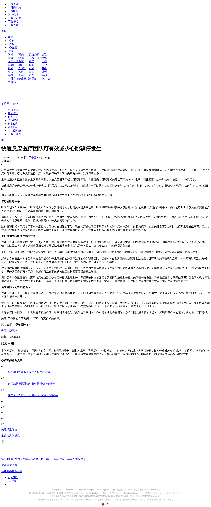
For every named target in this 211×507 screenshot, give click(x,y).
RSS (3, 140)
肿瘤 (12, 44)
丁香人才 (13, 25)
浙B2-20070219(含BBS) (101, 490)
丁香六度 (13, 78)
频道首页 (13, 109)
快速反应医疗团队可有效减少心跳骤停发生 (33, 395)
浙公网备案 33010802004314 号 (147, 490)
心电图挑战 (14, 130)
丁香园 (5, 103)
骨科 (12, 40)
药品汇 (33, 78)
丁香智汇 (13, 21)
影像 (31, 71)
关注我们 (13, 480)
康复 (44, 61)
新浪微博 (13, 14)
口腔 (31, 64)
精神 (10, 68)
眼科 (44, 68)
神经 (10, 37)
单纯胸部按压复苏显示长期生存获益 (29, 372)
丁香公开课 (35, 58)
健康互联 (23, 78)
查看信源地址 (9, 330)
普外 (21, 71)
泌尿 (10, 75)
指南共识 (13, 116)
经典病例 (13, 127)
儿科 (21, 75)
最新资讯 (13, 113)
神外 (31, 68)
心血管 (13, 47)
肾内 (21, 54)
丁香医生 (13, 11)
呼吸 (10, 58)
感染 (44, 54)
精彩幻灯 (13, 123)
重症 (21, 64)
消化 (21, 58)
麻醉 (44, 71)
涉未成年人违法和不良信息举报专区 (113, 499)
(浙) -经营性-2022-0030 (122, 490)
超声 (31, 61)
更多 (11, 51)
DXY (72, 490)
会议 (44, 75)
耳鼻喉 (12, 64)
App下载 (13, 477)
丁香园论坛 (14, 7)
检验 (44, 58)
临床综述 (13, 120)
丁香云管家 (14, 18)
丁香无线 (13, 4)
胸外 (10, 54)
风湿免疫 (34, 54)
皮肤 (44, 64)
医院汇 (22, 68)
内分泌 (12, 82)
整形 (10, 71)
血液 (21, 61)
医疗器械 (13, 61)
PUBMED (47, 78)
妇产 (31, 75)
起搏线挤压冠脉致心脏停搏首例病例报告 (31, 383)
